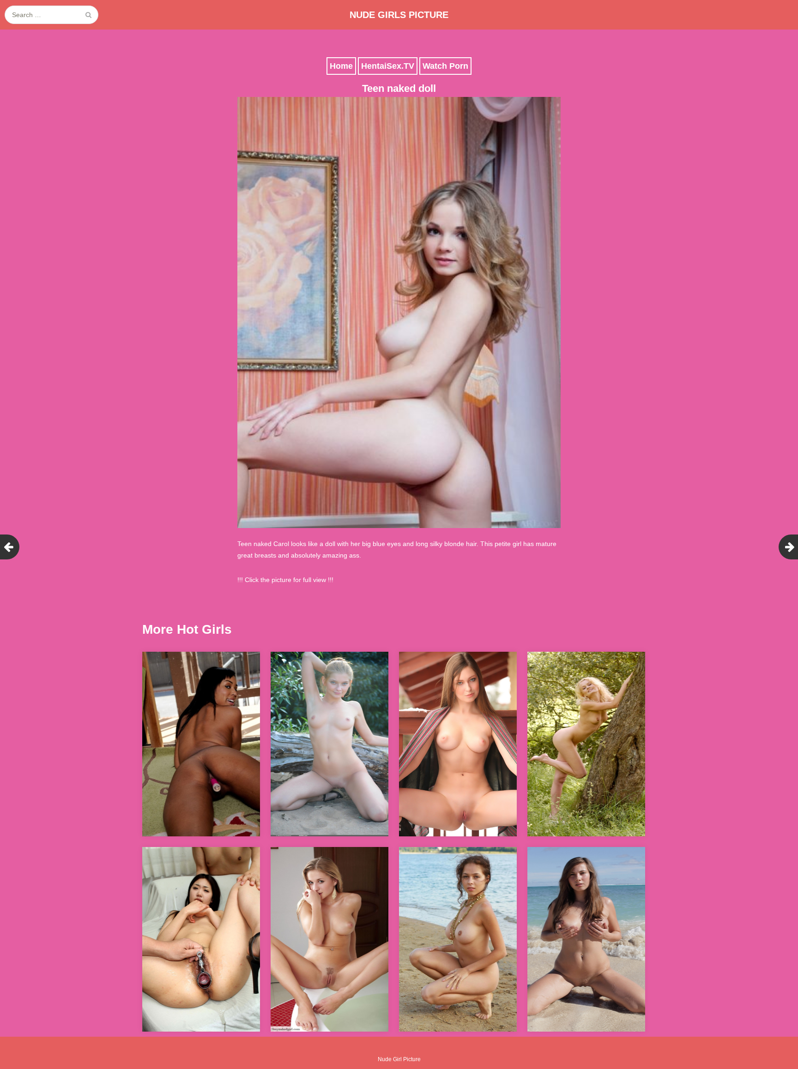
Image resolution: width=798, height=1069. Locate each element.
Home (341, 66)
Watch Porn (445, 66)
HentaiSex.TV (387, 66)
